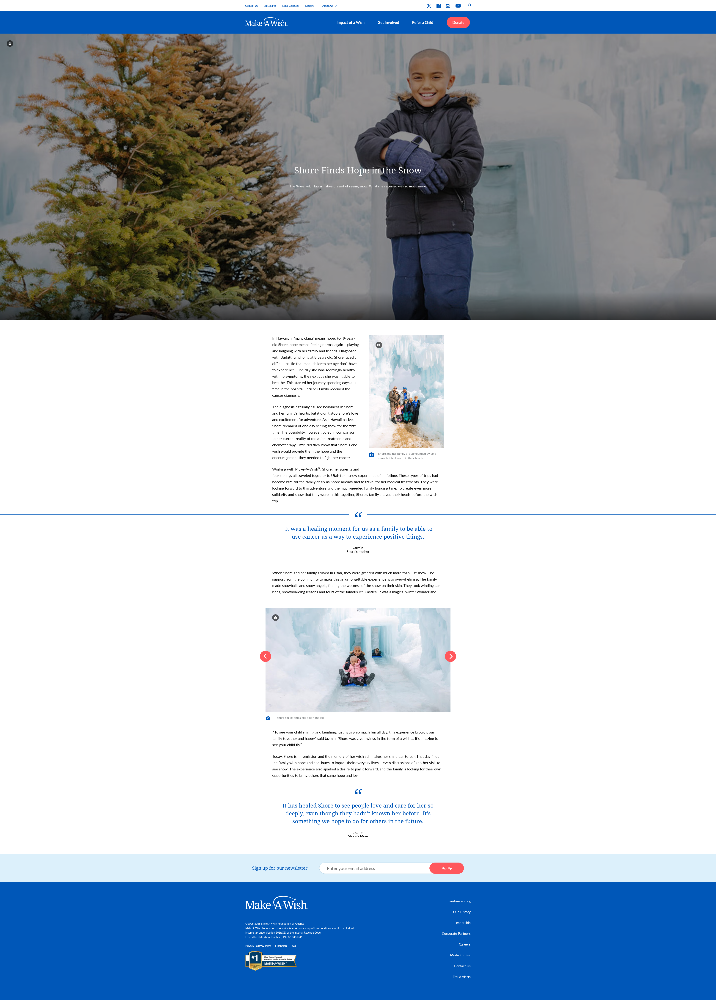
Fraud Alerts (462, 976)
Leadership (463, 922)
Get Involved (388, 22)
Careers (309, 5)
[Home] (266, 21)
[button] (265, 656)
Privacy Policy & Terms (258, 945)
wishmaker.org (460, 901)
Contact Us (251, 5)
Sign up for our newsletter (279, 868)
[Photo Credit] (10, 43)
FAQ (293, 945)
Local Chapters (290, 5)
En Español (270, 5)
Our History (462, 911)
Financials (281, 945)
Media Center (460, 955)
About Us (327, 5)
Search (470, 5)
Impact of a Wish (351, 22)
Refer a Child (422, 22)
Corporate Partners (456, 933)
